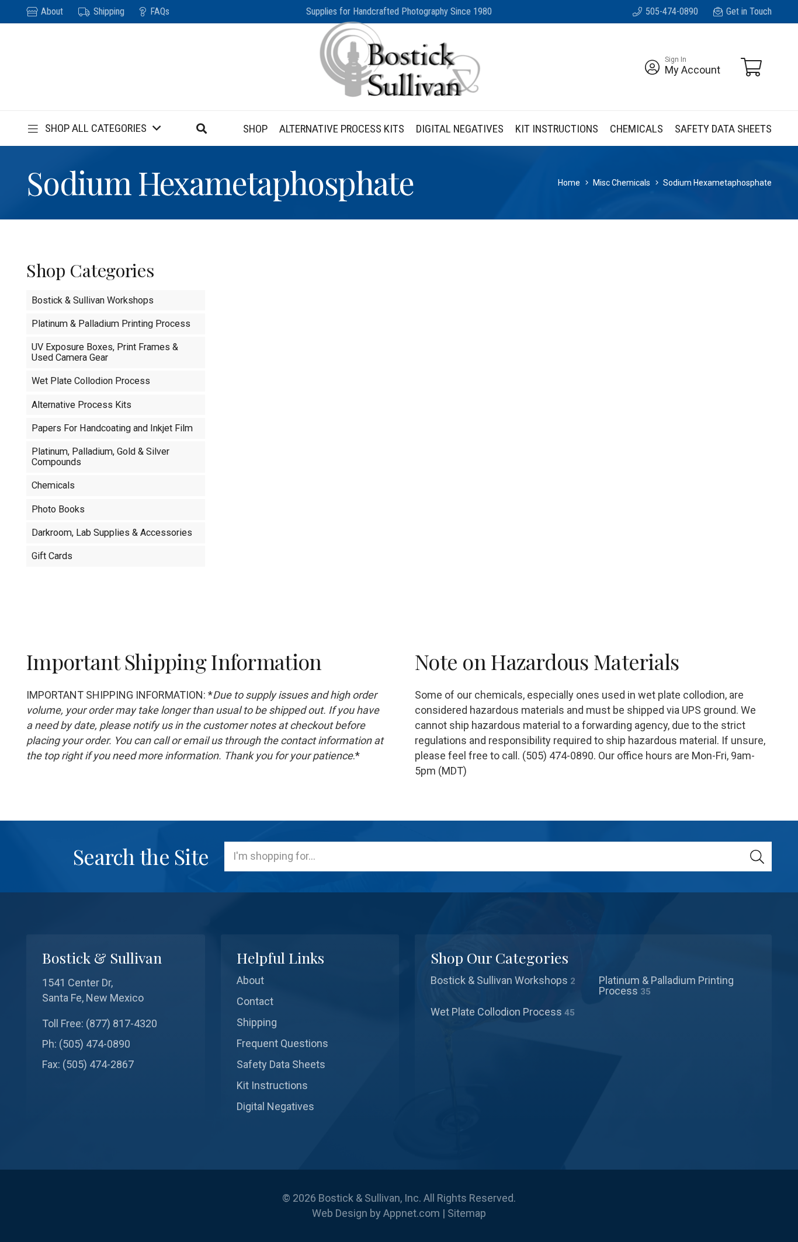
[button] (93, 128)
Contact (255, 1001)
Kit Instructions (272, 1085)
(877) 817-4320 (121, 1023)
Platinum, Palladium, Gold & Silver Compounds (100, 457)
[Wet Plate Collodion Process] (509, 1012)
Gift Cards (52, 555)
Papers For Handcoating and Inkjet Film (112, 428)
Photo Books (58, 509)
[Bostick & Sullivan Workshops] (509, 985)
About (250, 980)
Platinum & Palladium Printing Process (111, 323)
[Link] (652, 67)
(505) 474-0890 (94, 1044)
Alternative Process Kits (81, 404)
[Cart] (751, 67)
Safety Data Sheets (281, 1064)
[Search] (757, 856)
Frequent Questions (282, 1043)
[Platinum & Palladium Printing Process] (678, 985)
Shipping (257, 1022)
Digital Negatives (275, 1106)
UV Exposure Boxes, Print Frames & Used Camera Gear (105, 352)
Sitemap (466, 1213)
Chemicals (53, 485)
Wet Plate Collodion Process (91, 380)
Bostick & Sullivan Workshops (93, 300)
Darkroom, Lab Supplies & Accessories (112, 532)
